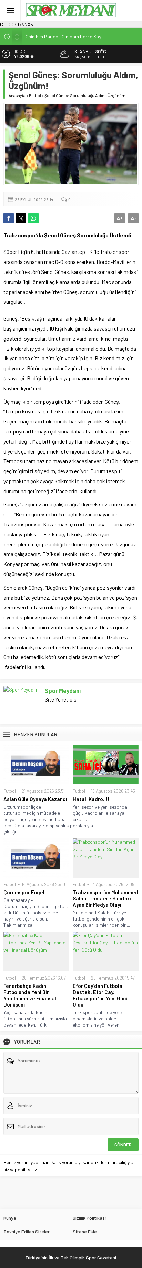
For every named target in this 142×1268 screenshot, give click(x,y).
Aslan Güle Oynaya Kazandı (35, 799)
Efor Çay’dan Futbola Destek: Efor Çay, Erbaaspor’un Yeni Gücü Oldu (101, 995)
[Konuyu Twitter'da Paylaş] (21, 218)
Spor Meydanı (63, 690)
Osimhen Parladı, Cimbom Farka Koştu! (66, 36)
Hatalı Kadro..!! (91, 799)
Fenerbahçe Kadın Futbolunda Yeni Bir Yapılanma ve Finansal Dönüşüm (29, 995)
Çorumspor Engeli (24, 892)
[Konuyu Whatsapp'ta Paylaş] (33, 218)
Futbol (35, 95)
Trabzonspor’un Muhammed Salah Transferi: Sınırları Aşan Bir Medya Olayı (105, 898)
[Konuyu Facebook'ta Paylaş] (8, 218)
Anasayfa (17, 95)
